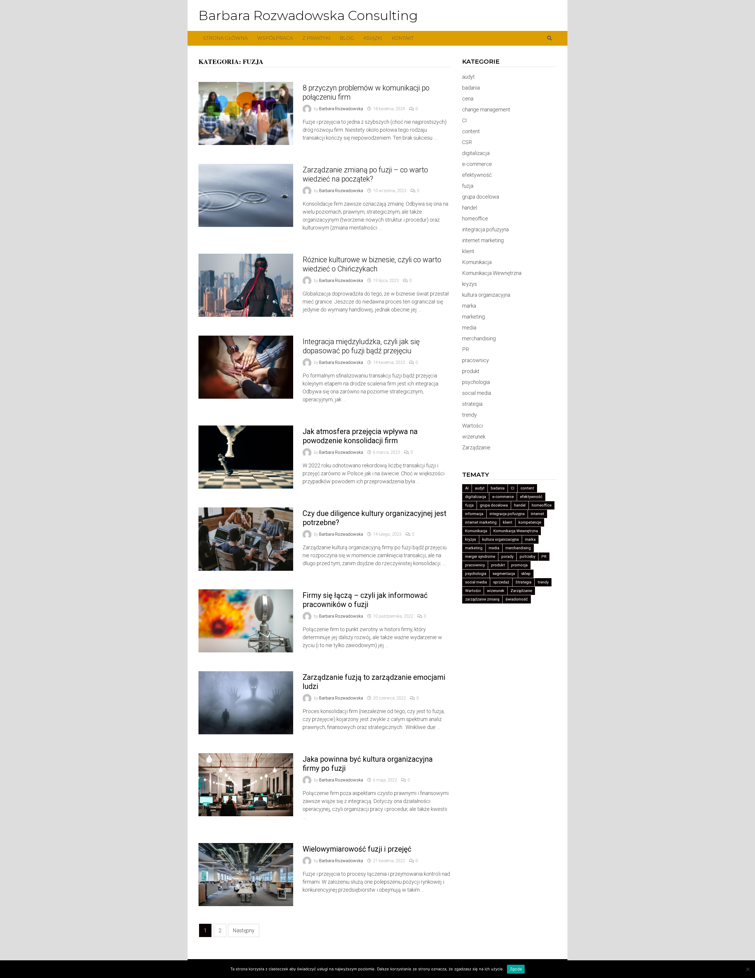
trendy (469, 415)
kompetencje (529, 522)
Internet (537, 514)
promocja (519, 565)
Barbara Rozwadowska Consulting (308, 15)
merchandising (479, 338)
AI (467, 488)
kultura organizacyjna (486, 295)
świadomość (516, 599)
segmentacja (504, 573)
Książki (373, 38)
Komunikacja (477, 262)
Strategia (523, 582)
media (469, 327)
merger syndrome (480, 556)
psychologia (476, 382)
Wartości (472, 426)
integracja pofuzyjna (485, 229)
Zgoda (516, 969)
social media (476, 393)
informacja (474, 514)
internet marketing (483, 240)
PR (465, 349)
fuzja (467, 186)
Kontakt (403, 38)
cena (467, 98)
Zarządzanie (476, 447)
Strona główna (225, 38)
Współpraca (275, 38)
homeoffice (475, 218)
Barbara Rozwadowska (341, 108)
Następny (244, 930)
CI (464, 120)
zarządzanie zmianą (482, 599)
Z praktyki (316, 38)
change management (486, 109)
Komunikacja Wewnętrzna (491, 273)
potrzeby (527, 556)
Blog (347, 38)
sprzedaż (501, 582)
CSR (467, 142)
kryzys (469, 284)
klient (468, 251)
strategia (472, 404)
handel (469, 207)
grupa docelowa (480, 197)
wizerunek (473, 436)
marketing (473, 317)
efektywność (477, 175)
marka (469, 306)
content (471, 131)
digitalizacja (476, 153)
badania (471, 88)
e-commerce (477, 164)
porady (507, 556)
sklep (526, 573)
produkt (471, 371)
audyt (468, 77)
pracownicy (475, 360)
